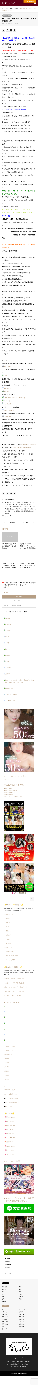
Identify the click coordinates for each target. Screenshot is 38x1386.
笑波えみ (21, 1324)
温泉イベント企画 (7, 15)
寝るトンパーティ (25, 506)
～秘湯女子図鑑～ (9, 951)
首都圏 (4, 1301)
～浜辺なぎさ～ (8, 918)
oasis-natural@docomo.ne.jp (22, 447)
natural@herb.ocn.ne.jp (28, 444)
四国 (3, 1291)
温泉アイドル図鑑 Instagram (12, 1090)
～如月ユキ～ (8, 947)
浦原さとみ (5, 1321)
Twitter (15, 1358)
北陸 (20, 1289)
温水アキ (6, 1067)
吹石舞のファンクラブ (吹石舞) (12, 995)
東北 (20, 1291)
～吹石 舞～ (7, 943)
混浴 (7, 509)
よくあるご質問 (11, 1364)
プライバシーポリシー (23, 1364)
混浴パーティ (11, 511)
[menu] (35, 3)
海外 (3, 1296)
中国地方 (4, 1287)
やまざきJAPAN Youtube (12, 1102)
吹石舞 (21, 1312)
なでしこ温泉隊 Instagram (12, 1094)
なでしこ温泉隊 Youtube (11, 1098)
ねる (14, 504)
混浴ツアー (27, 509)
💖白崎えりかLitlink (9, 1117)
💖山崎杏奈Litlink (9, 1133)
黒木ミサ (4, 1329)
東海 (3, 1294)
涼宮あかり (7, 1071)
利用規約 (27, 1361)
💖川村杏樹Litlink (9, 1154)
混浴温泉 (18, 511)
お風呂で (19, 502)
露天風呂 (7, 513)
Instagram (22, 1358)
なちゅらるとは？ (12, 1361)
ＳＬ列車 (7, 502)
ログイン (19, 612)
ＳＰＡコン (13, 502)
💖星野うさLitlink (9, 1121)
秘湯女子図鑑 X (9, 1106)
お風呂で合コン (26, 502)
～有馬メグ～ (8, 935)
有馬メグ (21, 1316)
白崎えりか (5, 1324)
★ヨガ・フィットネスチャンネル (13, 796)
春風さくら (5, 1316)
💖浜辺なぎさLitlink (9, 1125)
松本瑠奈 (4, 1319)
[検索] (30, 3)
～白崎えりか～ (8, 914)
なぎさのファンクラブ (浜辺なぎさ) (14, 983)
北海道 (4, 1289)
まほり (4, 1309)
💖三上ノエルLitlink (9, 1137)
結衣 (3, 1326)
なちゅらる (9, 504)
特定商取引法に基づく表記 (18, 1366)
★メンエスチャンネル (10, 792)
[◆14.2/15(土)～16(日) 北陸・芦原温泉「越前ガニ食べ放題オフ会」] (10, 522)
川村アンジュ (8, 1079)
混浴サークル (20, 509)
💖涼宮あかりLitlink (9, 1146)
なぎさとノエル (8, 1050)
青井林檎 (6, 1075)
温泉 (30, 511)
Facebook (19, 1358)
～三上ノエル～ (8, 931)
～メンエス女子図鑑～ (10, 960)
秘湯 (33, 511)
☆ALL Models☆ (8, 780)
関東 (20, 1299)
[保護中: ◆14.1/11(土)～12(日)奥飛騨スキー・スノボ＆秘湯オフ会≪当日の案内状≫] (27, 522)
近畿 (3, 1299)
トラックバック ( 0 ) (19, 600)
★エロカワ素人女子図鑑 (10, 790)
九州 (20, 1287)
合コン (11, 506)
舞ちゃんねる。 (8, 1054)
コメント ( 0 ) (19, 596)
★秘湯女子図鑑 (8, 788)
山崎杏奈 (6, 1058)
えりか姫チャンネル (9, 1046)
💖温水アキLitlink (9, 1150)
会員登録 (20, 1361)
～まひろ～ (7, 927)
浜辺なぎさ (22, 1319)
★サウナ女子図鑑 (8, 794)
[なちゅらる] (19, 1354)
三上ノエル (22, 1309)
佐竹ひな (4, 1312)
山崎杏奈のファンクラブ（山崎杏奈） (14, 991)
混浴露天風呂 (24, 511)
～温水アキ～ (8, 922)
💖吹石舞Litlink (8, 1142)
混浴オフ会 (13, 509)
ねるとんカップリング (22, 504)
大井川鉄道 (16, 506)
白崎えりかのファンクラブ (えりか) (14, 979)
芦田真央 (6, 1062)
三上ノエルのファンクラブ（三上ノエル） (16, 987)
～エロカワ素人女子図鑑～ (11, 956)
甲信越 (21, 1296)
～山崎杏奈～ (8, 939)
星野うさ (21, 1314)
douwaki (11, 499)
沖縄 (20, 1294)
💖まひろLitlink (8, 1129)
